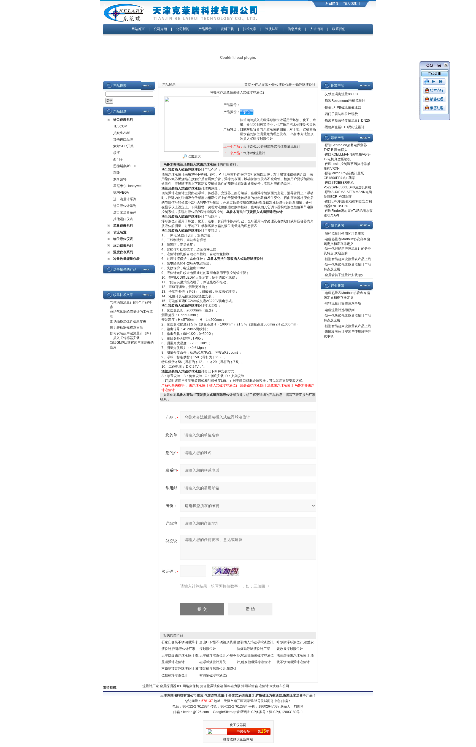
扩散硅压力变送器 (269, 695)
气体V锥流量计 (254, 153)
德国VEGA (121, 192)
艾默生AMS (121, 133)
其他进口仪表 (123, 219)
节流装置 (119, 232)
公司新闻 (183, 29)
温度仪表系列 (123, 252)
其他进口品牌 (123, 140)
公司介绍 (160, 29)
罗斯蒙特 (119, 179)
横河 (116, 153)
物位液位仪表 (123, 239)
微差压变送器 (293, 695)
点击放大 (194, 156)
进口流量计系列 (124, 199)
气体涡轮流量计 (216, 695)
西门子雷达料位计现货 (341, 114)
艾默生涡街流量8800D (341, 94)
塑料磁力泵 (225, 686)
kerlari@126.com (196, 712)
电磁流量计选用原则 (340, 310)
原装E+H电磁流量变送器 (343, 107)
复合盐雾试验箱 (205, 686)
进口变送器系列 (124, 212)
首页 (247, 85)
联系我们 (338, 29)
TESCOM (120, 126)
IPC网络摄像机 (181, 686)
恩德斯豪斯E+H (124, 166)
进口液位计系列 (124, 206)
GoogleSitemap (224, 712)
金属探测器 (161, 686)
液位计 (256, 686)
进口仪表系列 (123, 120)
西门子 (118, 159)
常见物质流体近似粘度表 (128, 322)
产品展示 (205, 29)
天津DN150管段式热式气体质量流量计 (271, 146)
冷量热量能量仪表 (126, 259)
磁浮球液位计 (199, 385)
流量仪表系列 (123, 226)
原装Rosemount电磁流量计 (345, 101)
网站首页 (138, 29)
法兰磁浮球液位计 (280, 385)
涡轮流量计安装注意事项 (343, 303)
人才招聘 (316, 29)
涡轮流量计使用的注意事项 (344, 234)
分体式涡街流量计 (241, 695)
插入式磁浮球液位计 (224, 385)
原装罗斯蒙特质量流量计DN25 (347, 120)
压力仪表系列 (123, 245)
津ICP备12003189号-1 (286, 712)
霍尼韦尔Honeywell (127, 186)
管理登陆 (243, 712)
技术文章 (249, 29)
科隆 (116, 173)
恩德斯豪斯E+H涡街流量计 (344, 127)
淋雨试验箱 (242, 686)
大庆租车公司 (272, 686)
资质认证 (271, 29)
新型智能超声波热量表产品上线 (348, 259)
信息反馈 (294, 29)
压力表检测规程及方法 (126, 328)
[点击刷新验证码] (225, 571)
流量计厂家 (143, 686)
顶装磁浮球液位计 (253, 385)
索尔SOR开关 (123, 146)
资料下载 (227, 29)
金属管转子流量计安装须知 (344, 275)
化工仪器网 (238, 725)
